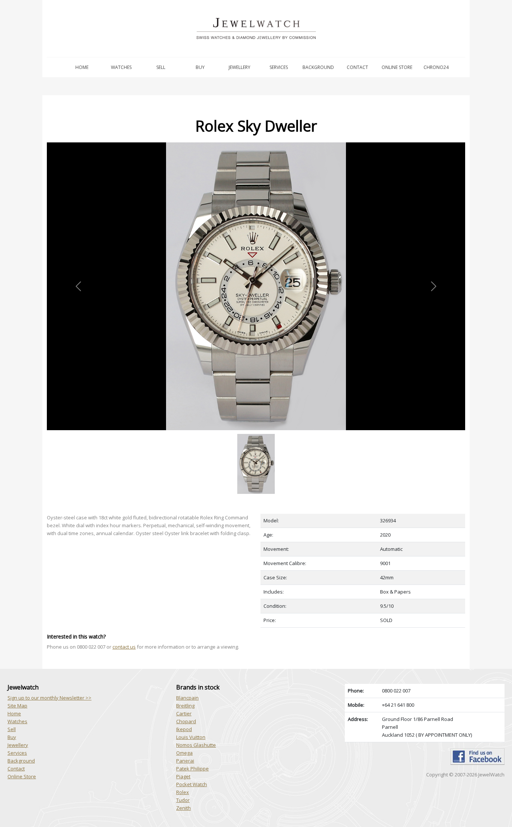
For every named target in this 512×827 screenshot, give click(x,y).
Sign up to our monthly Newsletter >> (49, 697)
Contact (357, 67)
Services (278, 67)
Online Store (397, 67)
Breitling (185, 705)
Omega (184, 752)
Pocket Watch (191, 784)
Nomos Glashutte (196, 745)
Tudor (183, 800)
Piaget (183, 776)
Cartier (184, 713)
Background (318, 67)
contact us (124, 646)
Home (81, 67)
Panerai (185, 760)
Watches (121, 67)
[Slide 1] (256, 434)
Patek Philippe (192, 768)
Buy (200, 67)
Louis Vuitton (190, 737)
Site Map (17, 705)
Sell (160, 67)
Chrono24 (436, 67)
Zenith (183, 808)
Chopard (186, 721)
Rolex (182, 792)
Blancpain (187, 697)
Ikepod (184, 729)
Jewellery (239, 67)
